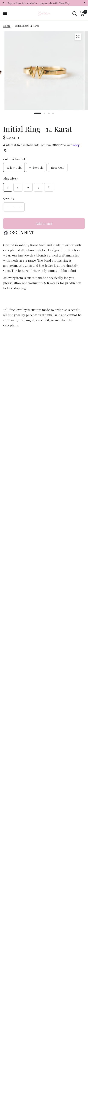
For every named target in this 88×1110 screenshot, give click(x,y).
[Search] (74, 13)
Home (6, 25)
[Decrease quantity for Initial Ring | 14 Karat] (6, 207)
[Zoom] (78, 36)
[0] (81, 13)
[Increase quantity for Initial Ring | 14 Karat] (21, 207)
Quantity (9, 198)
